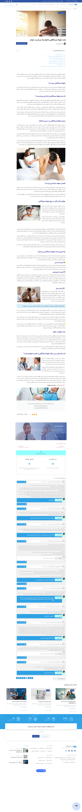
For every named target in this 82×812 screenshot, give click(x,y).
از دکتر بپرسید (40, 4)
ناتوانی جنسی (60, 12)
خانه (76, 8)
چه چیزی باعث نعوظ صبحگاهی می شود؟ (56, 63)
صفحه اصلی (63, 4)
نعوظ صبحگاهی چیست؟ (58, 54)
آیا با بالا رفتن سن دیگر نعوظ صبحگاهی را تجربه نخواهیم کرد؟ (52, 66)
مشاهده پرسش (21, 482)
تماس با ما (34, 4)
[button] (17, 5)
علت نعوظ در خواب (60, 64)
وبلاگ (58, 4)
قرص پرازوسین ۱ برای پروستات (44, 701)
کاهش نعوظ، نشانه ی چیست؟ (57, 59)
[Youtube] (11, 1)
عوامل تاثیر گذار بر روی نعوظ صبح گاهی (56, 61)
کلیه (74, 8)
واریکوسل (72, 690)
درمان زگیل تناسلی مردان (50, 4)
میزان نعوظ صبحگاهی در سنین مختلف (56, 58)
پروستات (47, 690)
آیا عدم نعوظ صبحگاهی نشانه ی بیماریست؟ (55, 56)
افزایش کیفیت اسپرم (41, 407)
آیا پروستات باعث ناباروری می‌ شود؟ (19, 701)
